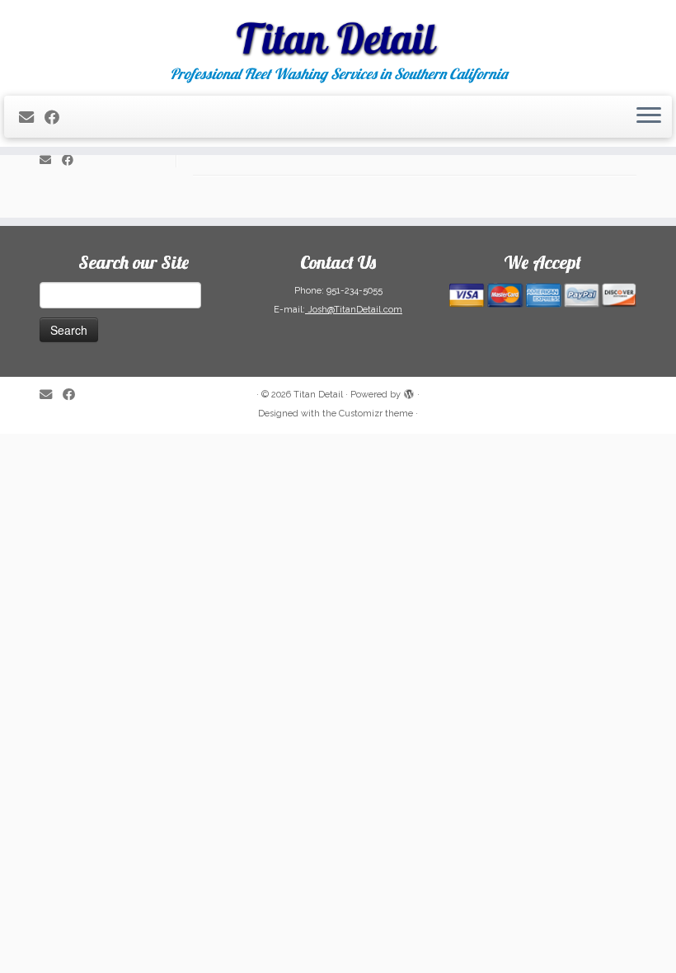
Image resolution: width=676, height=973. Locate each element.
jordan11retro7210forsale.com (474, 616)
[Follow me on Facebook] (57, 117)
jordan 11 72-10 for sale (519, 561)
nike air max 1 (326, 284)
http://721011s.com (296, 579)
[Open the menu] (648, 117)
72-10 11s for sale (332, 616)
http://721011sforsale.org (415, 598)
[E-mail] (32, 117)
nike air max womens (514, 339)
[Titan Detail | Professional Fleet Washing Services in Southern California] (338, 33)
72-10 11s (217, 635)
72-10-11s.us (225, 598)
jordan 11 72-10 (308, 635)
